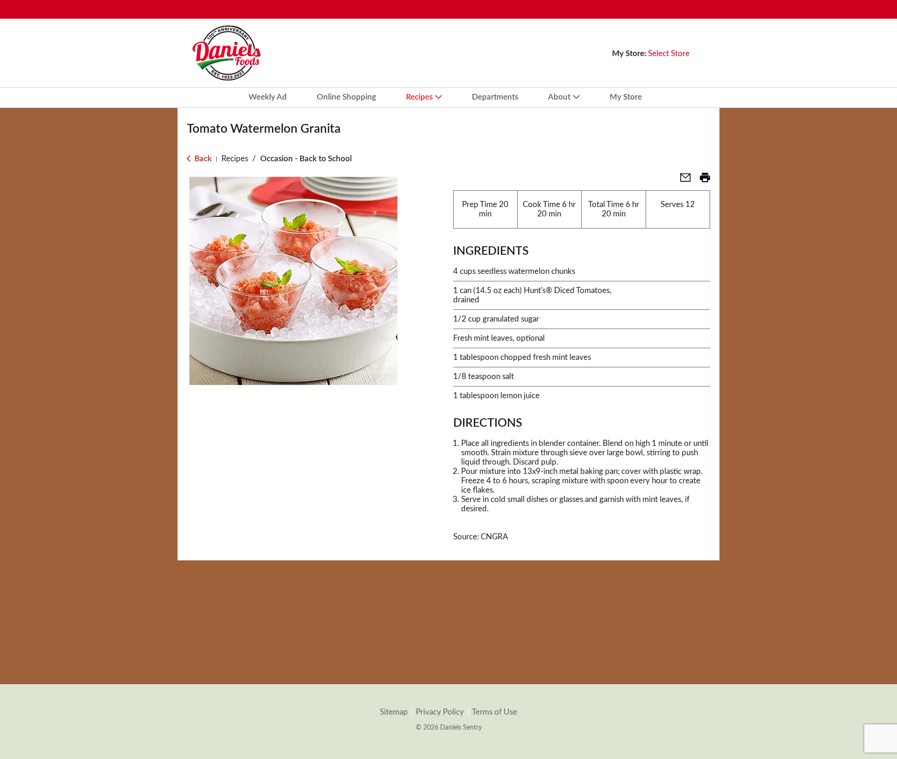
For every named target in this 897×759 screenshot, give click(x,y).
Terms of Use (494, 712)
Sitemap (394, 712)
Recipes (234, 159)
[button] (682, 181)
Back (202, 159)
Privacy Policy (440, 712)
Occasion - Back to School (306, 159)
